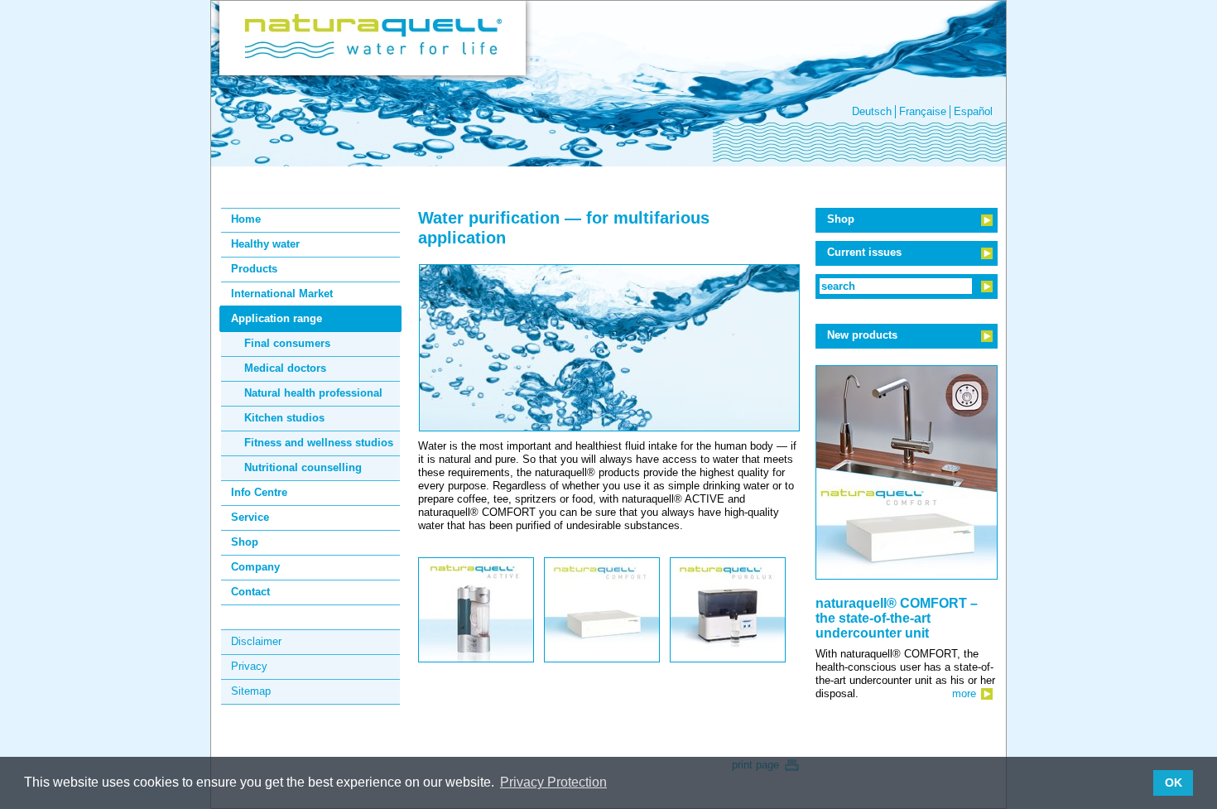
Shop (840, 219)
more (964, 693)
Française (922, 111)
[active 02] (476, 655)
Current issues (864, 252)
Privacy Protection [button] (553, 782)
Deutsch (872, 111)
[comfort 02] (602, 655)
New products (862, 335)
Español (973, 111)
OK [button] (1173, 782)
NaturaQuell (372, 38)
